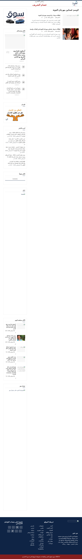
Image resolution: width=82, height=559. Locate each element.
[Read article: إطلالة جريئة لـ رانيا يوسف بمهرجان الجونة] (71, 20)
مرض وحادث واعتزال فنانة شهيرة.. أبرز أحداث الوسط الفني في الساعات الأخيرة (12, 67)
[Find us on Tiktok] (12, 531)
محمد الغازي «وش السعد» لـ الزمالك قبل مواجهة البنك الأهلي (11, 358)
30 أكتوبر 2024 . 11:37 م (49, 31)
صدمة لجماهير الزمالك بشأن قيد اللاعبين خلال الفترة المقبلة (11, 348)
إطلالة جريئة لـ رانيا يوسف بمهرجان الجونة (49, 15)
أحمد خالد (57, 17)
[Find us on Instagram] (13, 527)
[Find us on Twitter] (17, 527)
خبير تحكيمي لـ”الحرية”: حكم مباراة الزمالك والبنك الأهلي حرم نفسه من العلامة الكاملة (16, 140)
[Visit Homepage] (75, 3)
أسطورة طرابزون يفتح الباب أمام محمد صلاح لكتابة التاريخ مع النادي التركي (19, 55)
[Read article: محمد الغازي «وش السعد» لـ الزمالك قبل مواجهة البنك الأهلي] (21, 359)
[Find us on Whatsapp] (16, 531)
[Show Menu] (4, 3)
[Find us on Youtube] (20, 531)
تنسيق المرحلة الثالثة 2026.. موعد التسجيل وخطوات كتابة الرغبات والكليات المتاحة (15, 134)
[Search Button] (6, 3)
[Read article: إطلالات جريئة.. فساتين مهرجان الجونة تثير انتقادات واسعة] (71, 34)
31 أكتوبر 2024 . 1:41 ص (49, 17)
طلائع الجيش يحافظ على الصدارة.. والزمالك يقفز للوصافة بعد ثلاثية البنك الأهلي (16, 163)
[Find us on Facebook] (21, 527)
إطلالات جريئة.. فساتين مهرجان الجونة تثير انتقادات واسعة (45, 29)
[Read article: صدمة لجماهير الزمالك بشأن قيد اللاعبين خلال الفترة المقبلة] (21, 349)
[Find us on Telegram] (8, 531)
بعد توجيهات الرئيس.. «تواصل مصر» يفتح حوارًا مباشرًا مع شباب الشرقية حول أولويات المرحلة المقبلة (15, 148)
